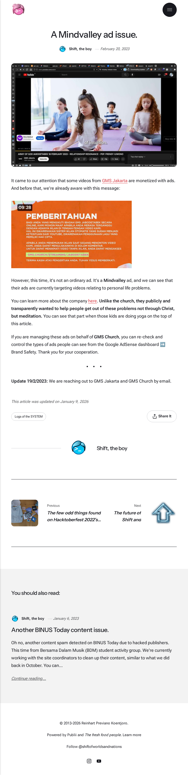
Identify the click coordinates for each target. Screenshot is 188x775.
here (92, 300)
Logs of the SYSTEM (29, 416)
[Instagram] (89, 761)
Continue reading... (28, 678)
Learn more (132, 735)
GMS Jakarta (115, 180)
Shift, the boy (80, 49)
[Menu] (170, 10)
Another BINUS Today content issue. (60, 629)
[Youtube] (98, 761)
